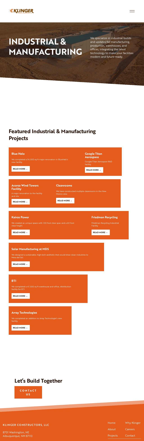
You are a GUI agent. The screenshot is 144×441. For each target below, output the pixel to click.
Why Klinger (132, 423)
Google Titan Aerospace (93, 155)
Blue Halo (18, 154)
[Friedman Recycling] (109, 212)
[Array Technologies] (40, 307)
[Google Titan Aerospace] (102, 148)
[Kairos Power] (49, 212)
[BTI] (48, 276)
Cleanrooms (64, 185)
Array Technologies (24, 313)
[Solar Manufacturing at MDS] (56, 244)
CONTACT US (28, 392)
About (112, 429)
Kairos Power (20, 217)
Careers (130, 429)
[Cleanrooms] (87, 180)
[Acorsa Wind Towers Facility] (31, 180)
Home (111, 423)
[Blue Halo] (45, 148)
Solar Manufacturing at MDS (30, 249)
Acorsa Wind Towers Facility (25, 187)
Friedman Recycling (105, 217)
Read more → (20, 168)
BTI (14, 281)
